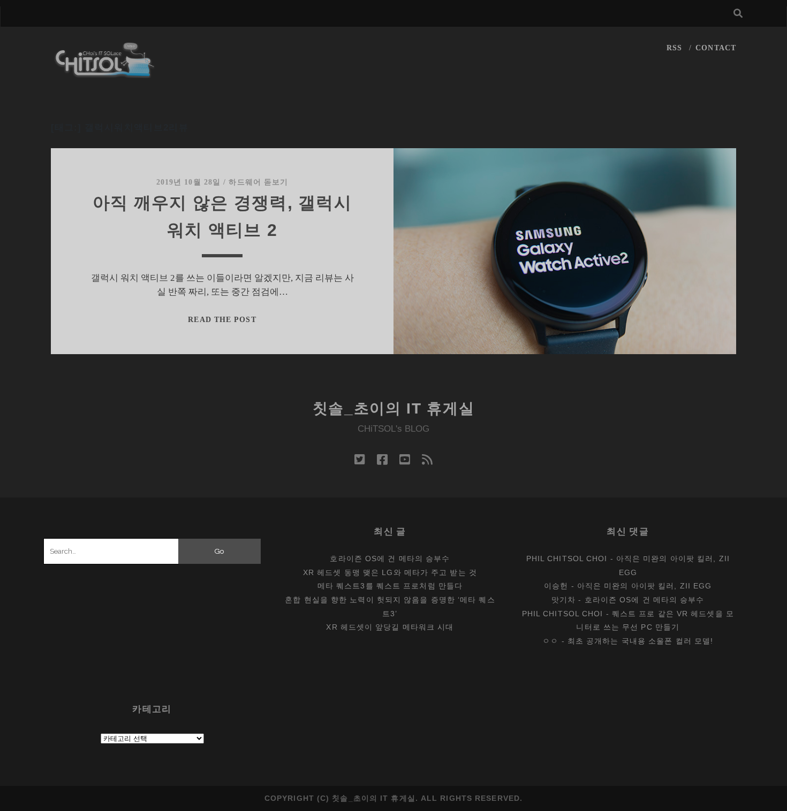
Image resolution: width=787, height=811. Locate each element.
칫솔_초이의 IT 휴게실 (394, 408)
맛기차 (563, 599)
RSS (674, 48)
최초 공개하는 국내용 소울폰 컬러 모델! (640, 641)
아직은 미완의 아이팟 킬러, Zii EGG (644, 586)
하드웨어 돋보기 (258, 182)
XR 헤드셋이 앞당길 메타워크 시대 (389, 627)
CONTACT (715, 48)
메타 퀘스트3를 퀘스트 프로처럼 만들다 (390, 586)
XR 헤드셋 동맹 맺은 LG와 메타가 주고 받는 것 (390, 572)
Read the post (222, 320)
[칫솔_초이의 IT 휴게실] (105, 73)
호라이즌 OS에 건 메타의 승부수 (390, 558)
